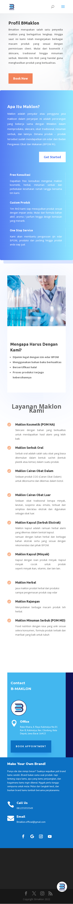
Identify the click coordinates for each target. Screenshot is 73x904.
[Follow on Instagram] (41, 836)
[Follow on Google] (32, 836)
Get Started (52, 157)
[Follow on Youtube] (49, 836)
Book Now (20, 78)
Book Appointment (31, 746)
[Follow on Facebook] (23, 836)
